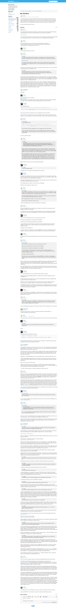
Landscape (25, 34)
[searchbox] (53, 1)
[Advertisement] (39, 6)
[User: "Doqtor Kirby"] (22, 309)
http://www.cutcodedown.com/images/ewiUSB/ (27, 517)
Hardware (9, 26)
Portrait (22, 34)
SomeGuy (25, 103)
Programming (10, 30)
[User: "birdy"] (22, 41)
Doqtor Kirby (25, 308)
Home (43, 602)
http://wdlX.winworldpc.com (25, 562)
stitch (24, 15)
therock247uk (25, 89)
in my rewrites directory (48, 548)
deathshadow (25, 344)
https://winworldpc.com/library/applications (27, 433)
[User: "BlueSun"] (22, 174)
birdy (24, 40)
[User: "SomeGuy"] (22, 104)
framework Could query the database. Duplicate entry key (36, 336)
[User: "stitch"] (22, 16)
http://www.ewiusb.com (24, 514)
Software (9, 27)
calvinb (24, 233)
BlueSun (24, 173)
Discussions (16, 1)
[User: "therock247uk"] (22, 90)
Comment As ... (54, 602)
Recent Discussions (11, 14)
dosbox (24, 289)
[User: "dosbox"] (22, 290)
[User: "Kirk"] (22, 30)
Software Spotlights (11, 20)
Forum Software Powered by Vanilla (33, 606)
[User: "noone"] (22, 95)
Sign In (10, 9)
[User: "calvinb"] (22, 49)
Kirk (24, 29)
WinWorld (11, 1)
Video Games (10, 29)
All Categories (10, 17)
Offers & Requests (11, 23)
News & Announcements (12, 19)
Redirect (9, 32)
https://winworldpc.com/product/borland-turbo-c (27, 439)
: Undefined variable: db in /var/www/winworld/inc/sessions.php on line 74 (39, 108)
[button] (24, 596)
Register (12, 9)
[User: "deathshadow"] (22, 345)
